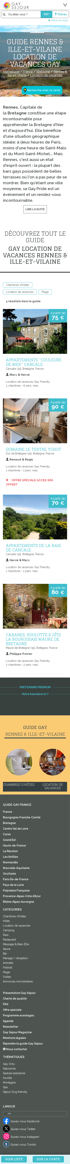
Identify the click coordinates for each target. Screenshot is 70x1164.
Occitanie (9, 873)
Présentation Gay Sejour (19, 992)
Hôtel (6, 921)
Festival (7, 967)
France (7, 811)
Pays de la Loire (13, 884)
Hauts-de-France (14, 845)
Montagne (9, 1082)
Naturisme (9, 1068)
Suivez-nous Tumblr (23, 1144)
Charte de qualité (15, 998)
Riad (5, 934)
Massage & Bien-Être (16, 944)
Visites (7, 976)
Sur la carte (48, 1159)
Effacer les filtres (59, 20)
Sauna (6, 948)
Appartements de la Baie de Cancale (33, 548)
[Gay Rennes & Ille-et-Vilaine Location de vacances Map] (39, 71)
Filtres (62, 14)
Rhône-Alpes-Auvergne (18, 901)
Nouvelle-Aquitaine (16, 868)
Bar (5, 953)
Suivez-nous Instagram (25, 1136)
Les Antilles (10, 856)
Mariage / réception (15, 958)
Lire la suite (35, 209)
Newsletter (10, 1026)
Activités (8, 962)
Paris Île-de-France (15, 879)
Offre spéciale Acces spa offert (29, 482)
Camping (8, 930)
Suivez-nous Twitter (23, 1129)
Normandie (10, 862)
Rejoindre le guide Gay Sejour (23, 1043)
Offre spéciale (12, 1009)
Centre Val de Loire (15, 828)
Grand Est (9, 839)
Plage (45, 291)
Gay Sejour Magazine (17, 1032)
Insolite (7, 1077)
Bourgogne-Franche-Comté (21, 817)
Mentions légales (14, 1037)
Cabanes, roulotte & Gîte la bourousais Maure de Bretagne (33, 639)
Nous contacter (16, 1049)
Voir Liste (14, 1159)
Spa (5, 1087)
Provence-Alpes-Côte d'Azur (22, 896)
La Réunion (10, 851)
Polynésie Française (16, 890)
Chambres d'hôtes (17, 284)
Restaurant (9, 939)
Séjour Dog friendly (15, 1091)
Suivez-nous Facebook (25, 1121)
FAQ (5, 1004)
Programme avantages (18, 1015)
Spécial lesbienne (14, 1073)
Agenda (8, 1021)
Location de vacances (19, 291)
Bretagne (9, 823)
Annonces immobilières (18, 981)
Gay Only (9, 1063)
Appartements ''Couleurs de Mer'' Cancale (33, 362)
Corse (7, 834)
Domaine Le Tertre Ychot (33, 449)
